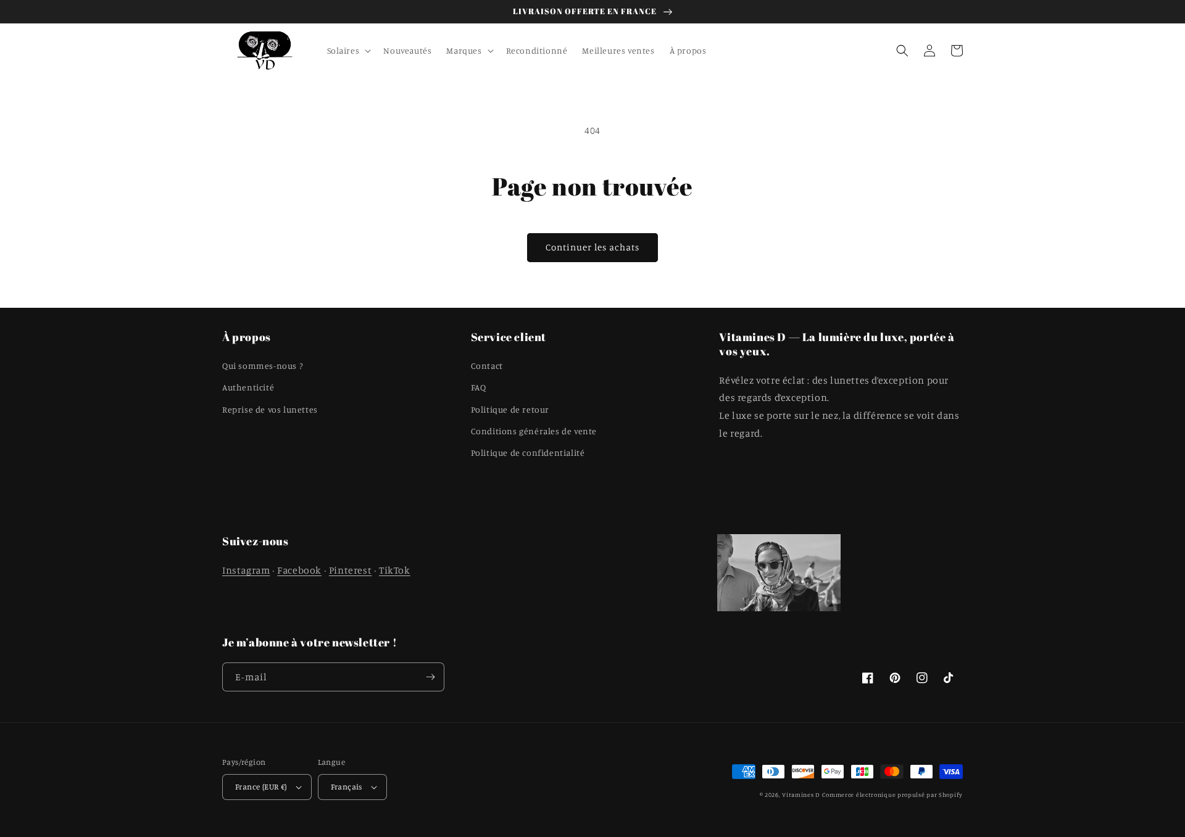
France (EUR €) (261, 786)
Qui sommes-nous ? (262, 365)
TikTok (394, 570)
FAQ (478, 387)
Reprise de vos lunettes (270, 409)
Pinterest (350, 570)
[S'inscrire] (430, 676)
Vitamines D (801, 794)
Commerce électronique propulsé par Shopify (892, 794)
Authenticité (248, 387)
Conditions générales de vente (534, 431)
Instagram (246, 570)
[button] (348, 51)
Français (346, 786)
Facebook (299, 570)
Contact (487, 365)
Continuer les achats (592, 247)
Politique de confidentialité (528, 452)
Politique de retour (510, 409)
